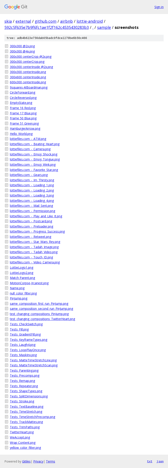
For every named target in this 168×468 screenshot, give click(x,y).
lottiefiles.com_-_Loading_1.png (32, 185)
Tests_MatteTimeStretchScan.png (34, 365)
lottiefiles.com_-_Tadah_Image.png (34, 247)
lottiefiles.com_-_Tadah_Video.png (34, 252)
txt (149, 461)
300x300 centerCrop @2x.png (30, 56)
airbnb (66, 21)
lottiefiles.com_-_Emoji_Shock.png (33, 154)
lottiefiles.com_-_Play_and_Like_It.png (36, 216)
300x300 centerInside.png (28, 72)
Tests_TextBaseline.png (26, 406)
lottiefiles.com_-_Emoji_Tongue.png (35, 159)
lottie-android (90, 21)
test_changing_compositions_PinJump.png (39, 314)
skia (8, 21)
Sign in (159, 7)
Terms (50, 461)
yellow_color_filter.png (25, 447)
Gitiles (26, 461)
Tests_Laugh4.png (22, 345)
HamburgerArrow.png (25, 128)
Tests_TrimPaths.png (25, 427)
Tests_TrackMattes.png (26, 422)
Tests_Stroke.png (22, 401)
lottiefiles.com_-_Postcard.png (31, 221)
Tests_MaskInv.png (23, 355)
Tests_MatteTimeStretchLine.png (33, 360)
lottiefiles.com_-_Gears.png (29, 175)
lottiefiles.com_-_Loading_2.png (32, 190)
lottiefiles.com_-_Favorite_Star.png (34, 170)
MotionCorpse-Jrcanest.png (29, 283)
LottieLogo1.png (21, 267)
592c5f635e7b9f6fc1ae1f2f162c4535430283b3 (46, 27)
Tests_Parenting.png (24, 370)
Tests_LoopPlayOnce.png (28, 350)
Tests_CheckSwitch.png (26, 324)
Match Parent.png (22, 278)
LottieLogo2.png (21, 273)
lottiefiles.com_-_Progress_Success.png (37, 231)
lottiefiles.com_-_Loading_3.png (32, 195)
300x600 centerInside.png (28, 77)
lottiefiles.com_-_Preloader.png (31, 226)
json (160, 461)
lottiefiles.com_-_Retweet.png (30, 237)
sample (104, 27)
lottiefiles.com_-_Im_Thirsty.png (32, 180)
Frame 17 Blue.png (23, 113)
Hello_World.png (21, 134)
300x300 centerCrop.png (27, 61)
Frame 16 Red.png (23, 108)
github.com (45, 21)
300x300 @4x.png (22, 51)
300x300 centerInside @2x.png (31, 67)
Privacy (38, 461)
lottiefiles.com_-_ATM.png (28, 139)
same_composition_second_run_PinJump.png (41, 308)
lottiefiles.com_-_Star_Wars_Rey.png (35, 242)
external (23, 21)
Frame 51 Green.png (24, 123)
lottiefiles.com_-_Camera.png (30, 149)
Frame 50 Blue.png (23, 118)
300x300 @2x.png (22, 46)
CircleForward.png (22, 92)
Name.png (17, 288)
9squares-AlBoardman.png (28, 87)
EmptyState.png (21, 103)
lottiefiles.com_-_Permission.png (32, 211)
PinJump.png (18, 298)
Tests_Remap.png (22, 381)
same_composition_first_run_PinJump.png (39, 303)
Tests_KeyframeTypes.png (28, 340)
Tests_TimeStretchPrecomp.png (32, 417)
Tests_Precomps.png (24, 375)
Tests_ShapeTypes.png (26, 391)
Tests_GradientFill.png (25, 334)
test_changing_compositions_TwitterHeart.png (42, 319)
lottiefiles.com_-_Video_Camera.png (35, 262)
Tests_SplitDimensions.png (29, 396)
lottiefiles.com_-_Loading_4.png (32, 200)
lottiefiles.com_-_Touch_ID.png (31, 257)
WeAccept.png (20, 437)
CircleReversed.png (23, 98)
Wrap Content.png (22, 442)
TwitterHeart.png (22, 432)
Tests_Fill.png (19, 329)
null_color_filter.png (23, 293)
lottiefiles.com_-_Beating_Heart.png (35, 144)
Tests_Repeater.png (24, 386)
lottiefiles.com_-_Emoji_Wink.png (33, 164)
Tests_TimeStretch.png (26, 411)
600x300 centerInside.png (28, 82)
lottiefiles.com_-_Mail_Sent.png (31, 206)
